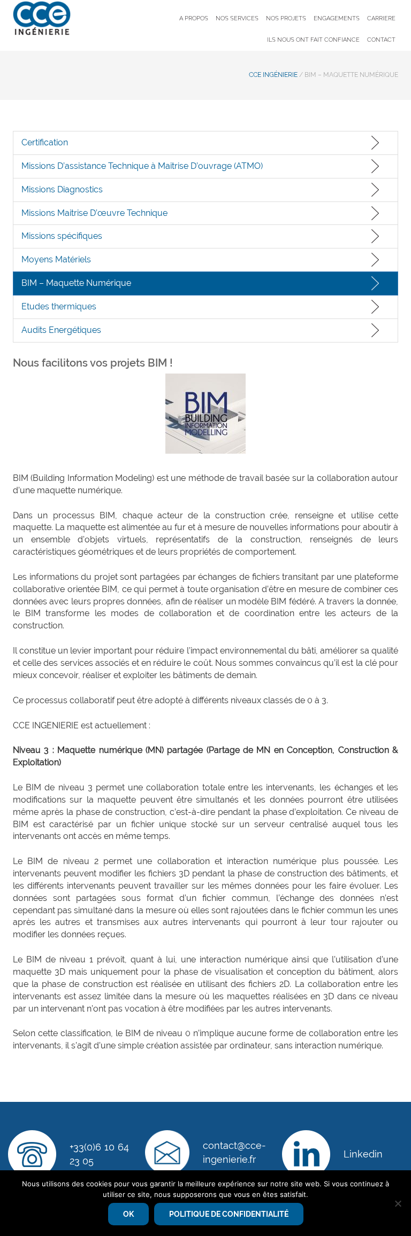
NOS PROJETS (286, 18)
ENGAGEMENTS (337, 18)
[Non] (397, 1203)
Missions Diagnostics (62, 189)
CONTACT (381, 39)
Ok (128, 1214)
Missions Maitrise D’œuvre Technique (94, 213)
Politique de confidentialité (228, 1214)
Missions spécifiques (61, 236)
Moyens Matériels (56, 259)
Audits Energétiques (61, 330)
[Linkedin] (306, 1154)
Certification (44, 142)
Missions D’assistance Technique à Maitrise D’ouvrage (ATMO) (142, 166)
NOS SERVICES (237, 18)
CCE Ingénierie (273, 75)
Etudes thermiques (58, 306)
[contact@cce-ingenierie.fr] (167, 1152)
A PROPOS (193, 18)
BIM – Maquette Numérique (76, 283)
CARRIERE (381, 18)
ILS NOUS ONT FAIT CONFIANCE (313, 39)
